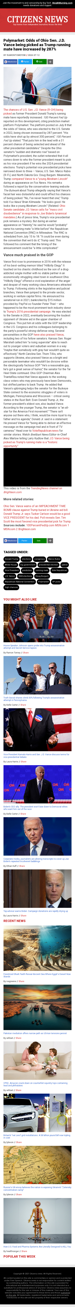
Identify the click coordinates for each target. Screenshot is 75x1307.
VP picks (56, 582)
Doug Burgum (42, 576)
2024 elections (25, 576)
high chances (11, 587)
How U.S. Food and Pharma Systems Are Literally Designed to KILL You (37, 1247)
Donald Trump (11, 559)
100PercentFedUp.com (40, 525)
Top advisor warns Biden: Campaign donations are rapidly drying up (35, 911)
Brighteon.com (27, 529)
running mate (42, 570)
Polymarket (43, 582)
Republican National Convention (20, 582)
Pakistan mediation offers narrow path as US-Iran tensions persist (35, 1033)
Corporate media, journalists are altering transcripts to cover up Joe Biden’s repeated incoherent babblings (36, 860)
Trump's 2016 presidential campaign (29, 311)
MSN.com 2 (10, 529)
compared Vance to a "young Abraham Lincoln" (40, 179)
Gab (40, 62)
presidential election (48, 565)
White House (11, 565)
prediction (27, 570)
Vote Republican (59, 570)
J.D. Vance (10, 576)
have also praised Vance (49, 334)
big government (27, 565)
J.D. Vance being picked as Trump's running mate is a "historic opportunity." (36, 442)
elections (26, 559)
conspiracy (39, 559)
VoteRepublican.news (45, 430)
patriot (65, 565)
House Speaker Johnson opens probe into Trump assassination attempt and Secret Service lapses (34, 646)
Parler (26, 62)
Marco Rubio (54, 559)
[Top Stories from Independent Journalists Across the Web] (37, 27)
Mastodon (12, 62)
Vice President (12, 570)
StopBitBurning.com (62, 3)
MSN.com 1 (62, 525)
